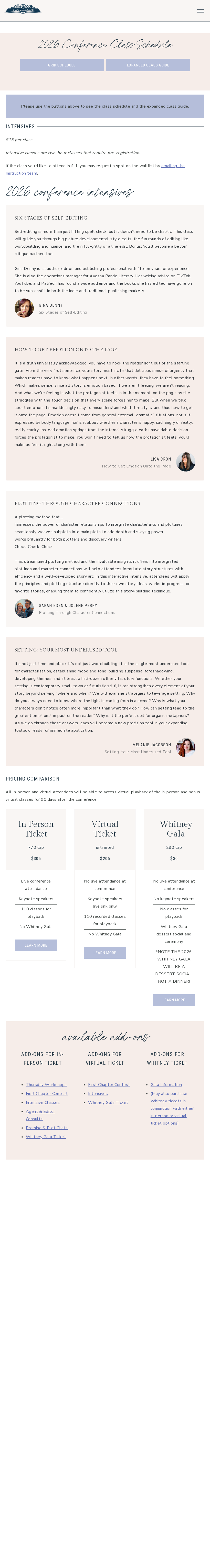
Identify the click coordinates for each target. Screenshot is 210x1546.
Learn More (36, 945)
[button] (201, 9)
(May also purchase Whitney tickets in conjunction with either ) (172, 1108)
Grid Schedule (62, 65)
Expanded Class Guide (148, 65)
